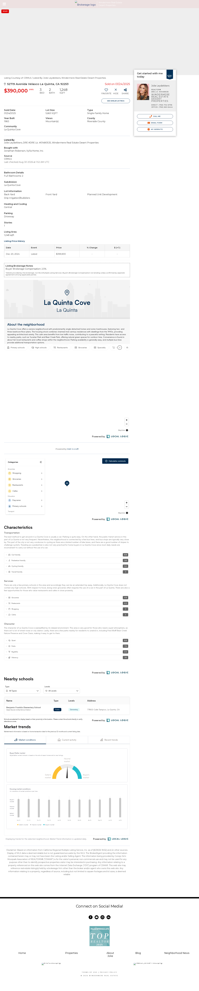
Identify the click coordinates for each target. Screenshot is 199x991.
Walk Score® (73, 449)
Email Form (156, 123)
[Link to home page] (85, 4)
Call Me (157, 116)
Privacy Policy (108, 972)
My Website (157, 129)
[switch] (106, 92)
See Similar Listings (115, 101)
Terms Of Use (89, 972)
